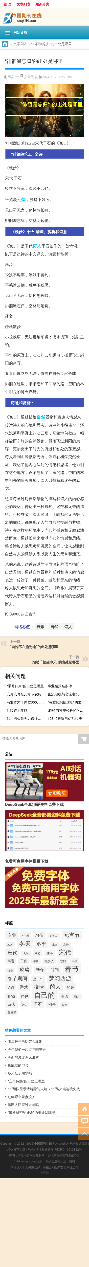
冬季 (41, 943)
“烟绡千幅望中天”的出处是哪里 (55, 661)
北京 (54, 944)
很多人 (49, 961)
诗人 (37, 245)
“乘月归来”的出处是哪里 (25, 685)
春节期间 (17, 978)
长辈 (64, 1005)
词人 (77, 996)
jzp (17, 77)
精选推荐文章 (16, 1149)
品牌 (66, 944)
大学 (26, 953)
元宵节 (72, 934)
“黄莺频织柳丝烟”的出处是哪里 (68, 702)
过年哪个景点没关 (21, 1096)
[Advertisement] (44, 1222)
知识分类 (42, 3)
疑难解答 (47, 1149)
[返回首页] (83, 1108)
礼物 (11, 996)
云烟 (21, 199)
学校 (38, 953)
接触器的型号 (18, 1065)
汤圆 (10, 987)
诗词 (24, 1005)
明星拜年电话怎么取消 (25, 1041)
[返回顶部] (83, 1133)
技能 (10, 970)
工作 (23, 960)
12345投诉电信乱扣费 (65, 718)
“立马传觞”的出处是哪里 (26, 1080)
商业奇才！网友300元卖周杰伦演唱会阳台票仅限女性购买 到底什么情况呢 (27, 702)
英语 (64, 996)
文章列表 (23, 3)
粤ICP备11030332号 (68, 1149)
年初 (36, 961)
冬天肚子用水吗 (20, 1072)
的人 (55, 986)
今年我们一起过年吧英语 (27, 1049)
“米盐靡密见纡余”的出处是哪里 (31, 1112)
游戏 (24, 987)
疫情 (39, 986)
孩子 (49, 953)
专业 (11, 935)
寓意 (10, 960)
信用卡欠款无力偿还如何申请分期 (27, 718)
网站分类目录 (78, 1143)
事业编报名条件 (60, 685)
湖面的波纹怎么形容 (23, 1057)
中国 (25, 935)
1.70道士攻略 (17, 710)
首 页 (8, 3)
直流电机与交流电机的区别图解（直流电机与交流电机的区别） (68, 693)
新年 (40, 970)
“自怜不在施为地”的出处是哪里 (34, 646)
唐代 (12, 952)
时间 (54, 970)
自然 (41, 417)
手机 (74, 961)
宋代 (65, 952)
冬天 (25, 943)
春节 (72, 968)
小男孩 (44, 1172)
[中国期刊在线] (44, 17)
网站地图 (33, 1149)
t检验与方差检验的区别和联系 (68, 710)
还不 (37, 1004)
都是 (52, 1004)
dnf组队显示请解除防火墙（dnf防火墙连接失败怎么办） (46, 1088)
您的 (63, 961)
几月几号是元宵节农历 (24, 693)
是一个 (38, 979)
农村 (10, 944)
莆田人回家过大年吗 (23, 1104)
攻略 (24, 969)
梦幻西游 (60, 978)
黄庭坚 (11, 1012)
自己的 (44, 995)
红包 (24, 996)
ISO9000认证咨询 (20, 614)
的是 (70, 987)
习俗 (39, 935)
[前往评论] (83, 1121)
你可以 (53, 936)
